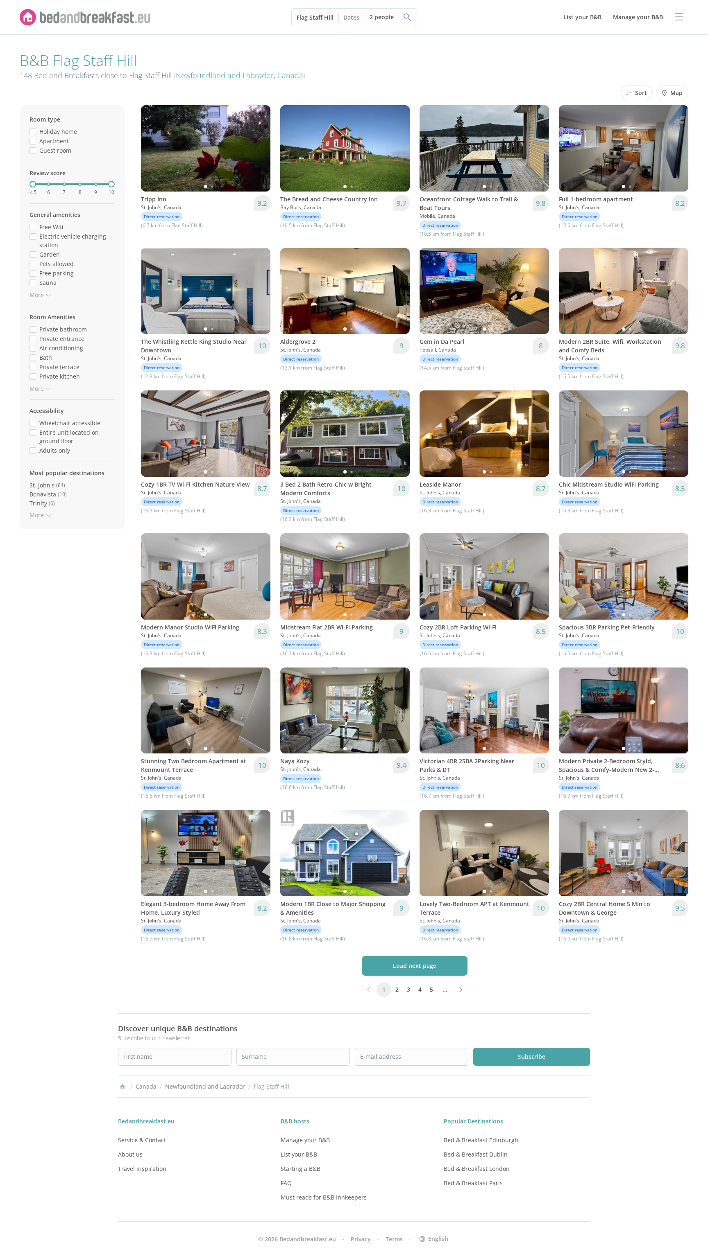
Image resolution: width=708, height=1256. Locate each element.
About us (130, 1154)
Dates (351, 17)
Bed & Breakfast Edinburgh (481, 1140)
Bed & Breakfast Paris (473, 1183)
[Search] (408, 17)
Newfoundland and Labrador (225, 75)
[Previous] (152, 148)
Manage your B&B (305, 1140)
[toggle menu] (679, 17)
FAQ (286, 1183)
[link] (85, 17)
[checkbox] (33, 131)
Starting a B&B (300, 1169)
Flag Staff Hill (315, 17)
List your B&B (299, 1154)
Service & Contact (142, 1140)
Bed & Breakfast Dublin (476, 1154)
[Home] (122, 1086)
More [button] (37, 295)
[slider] (33, 184)
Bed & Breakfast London (477, 1169)
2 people (382, 17)
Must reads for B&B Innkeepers (324, 1197)
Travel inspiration (142, 1169)
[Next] (259, 148)
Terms (394, 1239)
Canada (290, 75)
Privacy (361, 1239)
